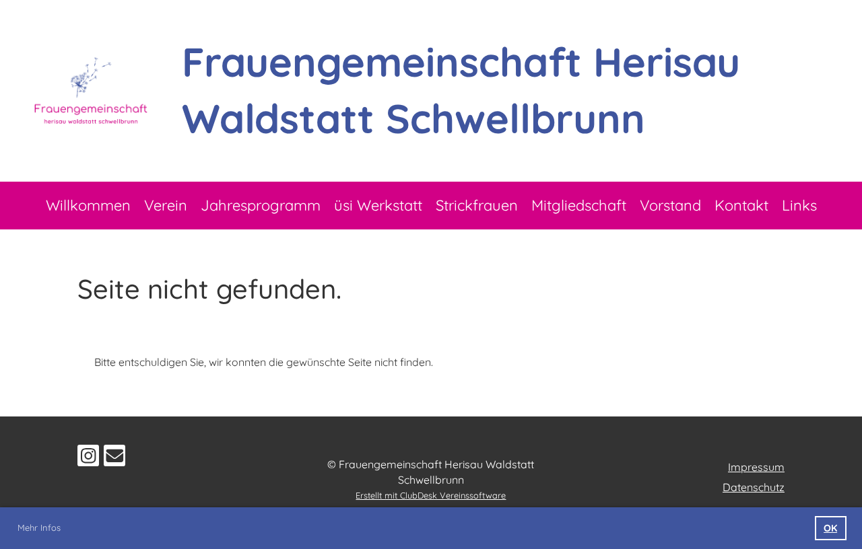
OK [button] (830, 528)
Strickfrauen (477, 205)
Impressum (756, 467)
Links (799, 205)
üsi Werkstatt (378, 205)
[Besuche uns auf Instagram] (88, 458)
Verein (165, 205)
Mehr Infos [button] (39, 527)
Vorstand (670, 205)
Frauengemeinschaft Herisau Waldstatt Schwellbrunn (461, 89)
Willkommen (88, 205)
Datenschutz (754, 487)
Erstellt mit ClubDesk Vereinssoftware (431, 495)
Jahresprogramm (261, 205)
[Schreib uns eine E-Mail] (114, 458)
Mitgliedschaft (578, 205)
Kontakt (741, 205)
